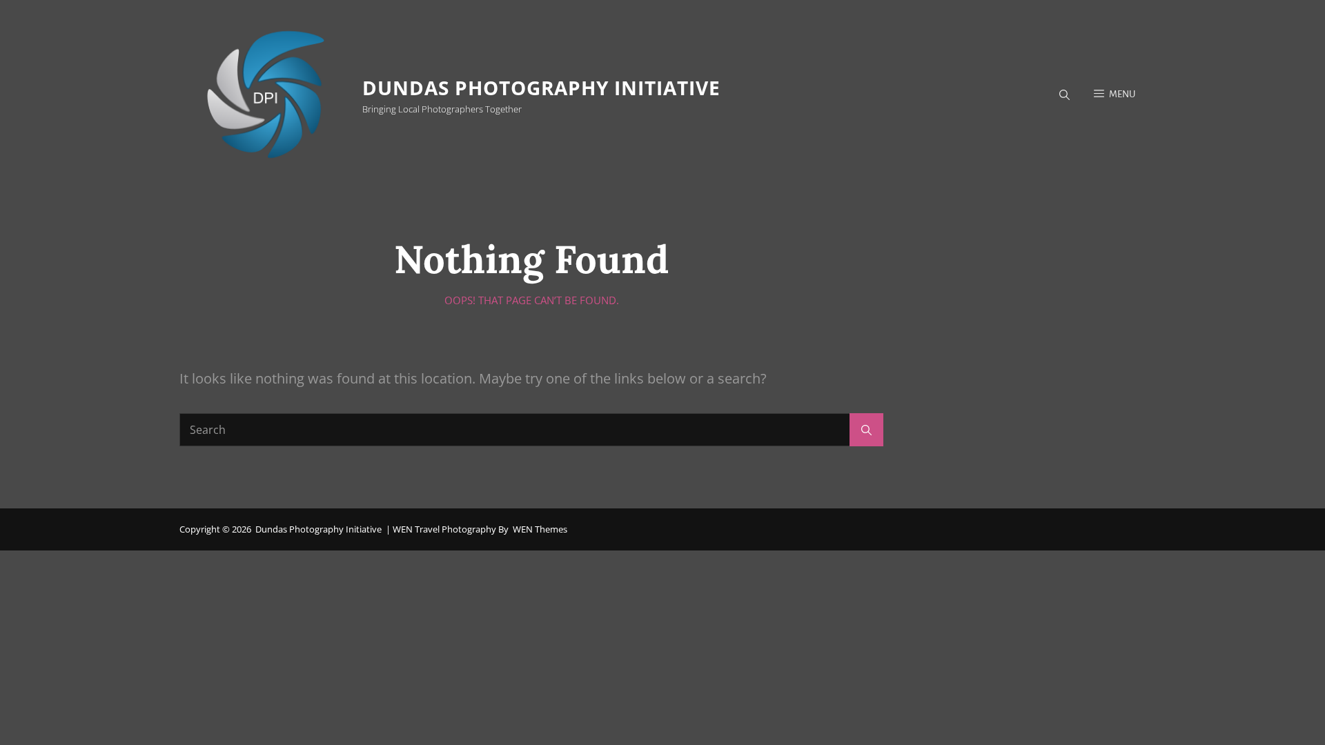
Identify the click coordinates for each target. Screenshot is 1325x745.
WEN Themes (540, 529)
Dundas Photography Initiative (541, 87)
